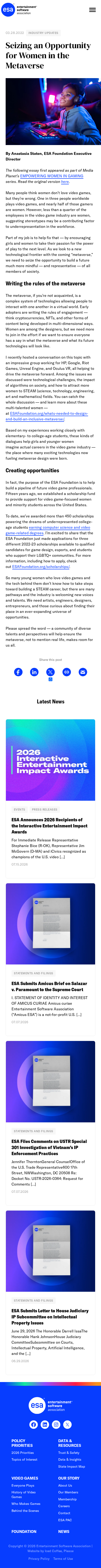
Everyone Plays (23, 1485)
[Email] (83, 672)
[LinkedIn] (34, 672)
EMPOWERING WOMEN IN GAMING (51, 176)
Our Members (68, 1492)
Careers (64, 1506)
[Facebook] (18, 672)
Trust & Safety (68, 1453)
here (65, 181)
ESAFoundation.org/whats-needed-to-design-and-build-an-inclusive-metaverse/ (47, 416)
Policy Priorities (22, 1443)
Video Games (25, 1478)
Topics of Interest (24, 1459)
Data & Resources (69, 1443)
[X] (50, 672)
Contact (64, 1513)
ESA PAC (65, 1520)
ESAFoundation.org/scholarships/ (40, 566)
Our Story (69, 1478)
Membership (67, 1499)
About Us (65, 1485)
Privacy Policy (39, 1559)
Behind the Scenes (25, 1511)
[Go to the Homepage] (19, 9)
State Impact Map (71, 1466)
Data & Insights (69, 1459)
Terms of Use (63, 1559)
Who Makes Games (26, 1504)
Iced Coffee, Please (59, 1551)
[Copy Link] (66, 672)
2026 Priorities (23, 1453)
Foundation (24, 1531)
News (63, 1531)
